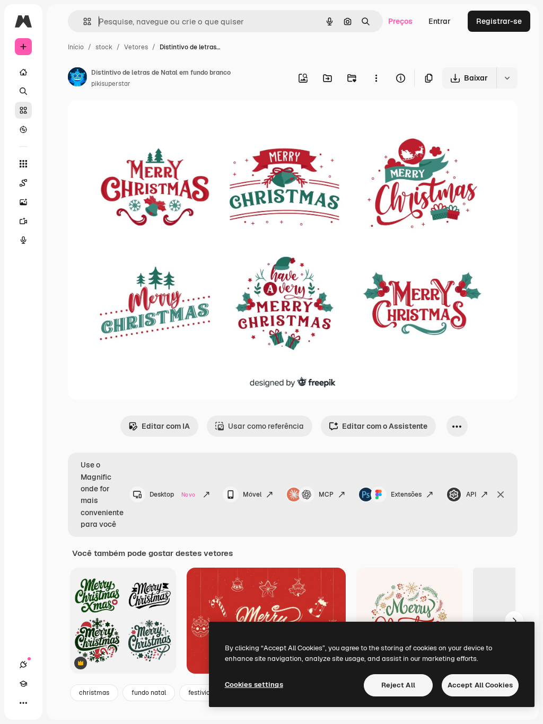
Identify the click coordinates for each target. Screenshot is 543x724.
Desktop (172, 494)
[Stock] (23, 110)
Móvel (252, 494)
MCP (326, 494)
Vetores (136, 47)
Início (76, 47)
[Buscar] (23, 91)
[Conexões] (23, 664)
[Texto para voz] (23, 240)
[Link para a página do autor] (77, 78)
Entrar (439, 21)
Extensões (406, 494)
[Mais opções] (376, 78)
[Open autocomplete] (83, 21)
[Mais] (23, 702)
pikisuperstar (110, 84)
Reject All (398, 685)
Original (136, 121)
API (471, 494)
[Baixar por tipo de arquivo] (507, 78)
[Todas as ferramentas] (23, 163)
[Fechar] (500, 494)
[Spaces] (23, 182)
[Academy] (23, 683)
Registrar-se (499, 21)
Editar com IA (166, 426)
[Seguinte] (514, 621)
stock (103, 47)
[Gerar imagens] (23, 201)
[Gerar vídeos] (23, 221)
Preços (400, 21)
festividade (204, 692)
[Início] (23, 72)
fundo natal (149, 692)
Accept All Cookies (480, 685)
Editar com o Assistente (384, 426)
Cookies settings (254, 684)
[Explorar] (23, 129)
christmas (94, 692)
